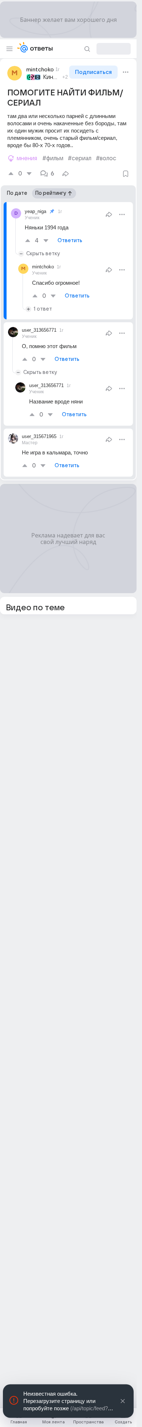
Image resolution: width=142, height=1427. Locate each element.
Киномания (51, 77)
